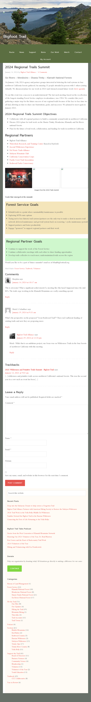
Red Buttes (16, 633)
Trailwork (29, 268)
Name (8, 438)
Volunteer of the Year (19, 669)
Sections (10, 628)
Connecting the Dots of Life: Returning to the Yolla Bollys (28, 519)
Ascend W (14, 147)
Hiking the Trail (17, 609)
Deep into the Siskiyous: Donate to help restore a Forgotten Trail (30, 505)
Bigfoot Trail (14, 36)
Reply (7, 297)
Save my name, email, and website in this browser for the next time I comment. (36, 475)
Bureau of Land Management (17, 583)
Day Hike (15, 604)
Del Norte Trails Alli (18, 150)
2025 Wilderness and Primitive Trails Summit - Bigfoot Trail (29, 370)
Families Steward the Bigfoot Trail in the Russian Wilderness (29, 516)
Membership (16, 664)
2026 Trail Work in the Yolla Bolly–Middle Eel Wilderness (28, 512)
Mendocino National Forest (21, 592)
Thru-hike (15, 615)
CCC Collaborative (18, 678)
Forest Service (20, 268)
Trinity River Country (19, 646)
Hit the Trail (11, 601)
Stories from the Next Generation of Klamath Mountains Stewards (31, 533)
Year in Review (12, 682)
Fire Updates (16, 606)
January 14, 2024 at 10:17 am (24, 282)
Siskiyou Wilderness (19, 641)
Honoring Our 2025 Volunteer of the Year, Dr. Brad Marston (29, 536)
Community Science (19, 661)
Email (8, 449)
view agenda (79, 89)
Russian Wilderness (19, 638)
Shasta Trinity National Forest (22, 595)
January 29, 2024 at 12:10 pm (29, 338)
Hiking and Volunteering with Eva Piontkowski (24, 547)
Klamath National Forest (20, 589)
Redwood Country (18, 635)
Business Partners (18, 658)
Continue (14, 568)
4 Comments (42, 72)
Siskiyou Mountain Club (19, 153)
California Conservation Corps (22, 157)
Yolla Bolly (15, 649)
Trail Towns (16, 620)
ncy (32, 163)
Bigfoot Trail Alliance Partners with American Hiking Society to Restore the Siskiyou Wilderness (42, 509)
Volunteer (36, 268)
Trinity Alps (16, 644)
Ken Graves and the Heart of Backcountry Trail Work (26, 540)
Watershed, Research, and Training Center (26, 144)
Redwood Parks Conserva (20, 163)
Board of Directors (18, 655)
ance (28, 150)
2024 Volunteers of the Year (17, 543)
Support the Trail (13, 653)
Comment (9, 403)
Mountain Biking (18, 612)
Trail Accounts (17, 617)
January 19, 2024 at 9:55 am (24, 312)
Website (8, 461)
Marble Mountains (18, 630)
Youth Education (18, 672)
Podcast (10, 624)
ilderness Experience (26, 147)
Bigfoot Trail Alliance (25, 335)
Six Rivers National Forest (21, 597)
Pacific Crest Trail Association (22, 160)
